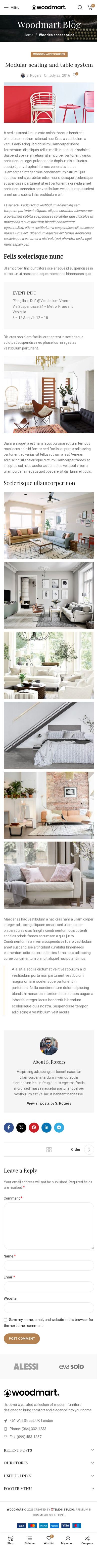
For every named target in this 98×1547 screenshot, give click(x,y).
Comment (13, 1198)
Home (28, 35)
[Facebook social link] (9, 1128)
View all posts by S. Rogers (49, 1103)
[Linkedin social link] (46, 1128)
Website (10, 1298)
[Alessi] (26, 1366)
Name (10, 1256)
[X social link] (21, 1128)
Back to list (49, 1150)
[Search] (80, 7)
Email (9, 1277)
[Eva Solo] (71, 1366)
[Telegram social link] (59, 1128)
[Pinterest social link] (34, 1128)
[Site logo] (49, 7)
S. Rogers (33, 75)
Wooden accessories (56, 35)
